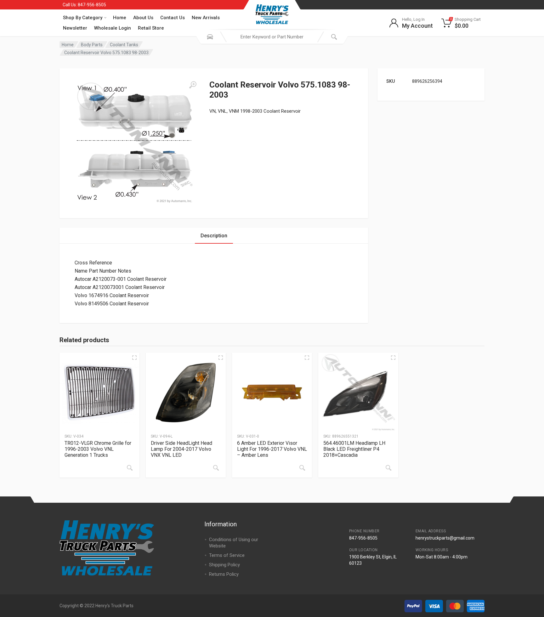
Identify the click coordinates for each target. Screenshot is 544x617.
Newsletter (75, 28)
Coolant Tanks (124, 44)
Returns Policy (224, 574)
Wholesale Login (112, 28)
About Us (143, 17)
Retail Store (151, 28)
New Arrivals (206, 17)
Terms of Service (227, 555)
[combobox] (272, 37)
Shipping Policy (224, 565)
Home (119, 17)
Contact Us (172, 17)
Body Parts (92, 44)
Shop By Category (82, 17)
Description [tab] (214, 236)
